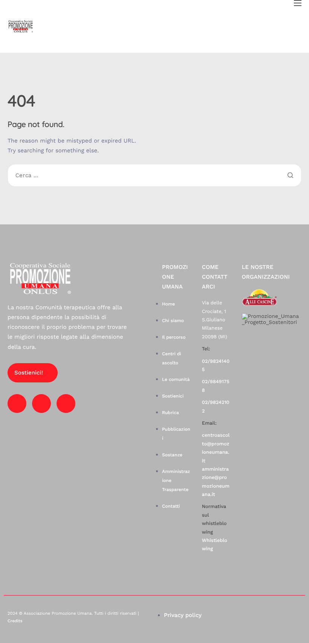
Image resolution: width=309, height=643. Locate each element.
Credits (15, 620)
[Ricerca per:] (154, 176)
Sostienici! (28, 372)
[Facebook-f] (17, 403)
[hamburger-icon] (297, 3)
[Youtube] (41, 403)
